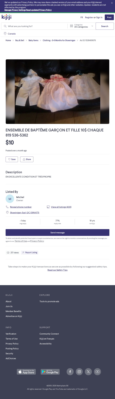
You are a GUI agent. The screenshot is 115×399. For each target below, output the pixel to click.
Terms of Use (21, 241)
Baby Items (33, 40)
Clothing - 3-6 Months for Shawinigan (59, 40)
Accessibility (46, 343)
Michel (20, 197)
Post (109, 17)
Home (8, 40)
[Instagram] (79, 371)
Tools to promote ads (49, 301)
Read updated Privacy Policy (39, 10)
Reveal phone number (21, 206)
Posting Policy (12, 348)
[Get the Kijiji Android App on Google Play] (50, 372)
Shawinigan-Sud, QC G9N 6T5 (24, 212)
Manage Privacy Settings (15, 10)
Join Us (9, 306)
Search (104, 26)
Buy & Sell (19, 40)
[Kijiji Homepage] (6, 17)
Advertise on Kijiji (14, 316)
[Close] (112, 3)
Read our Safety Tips (57, 270)
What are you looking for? (20, 26)
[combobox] (36, 26)
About (8, 301)
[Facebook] (70, 371)
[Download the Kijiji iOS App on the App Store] (26, 372)
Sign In (99, 17)
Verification (11, 333)
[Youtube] (97, 371)
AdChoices (11, 358)
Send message (57, 232)
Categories (78, 25)
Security (9, 353)
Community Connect (49, 333)
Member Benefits (13, 311)
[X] (88, 371)
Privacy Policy (37, 241)
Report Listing (31, 252)
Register (89, 17)
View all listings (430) (61, 206)
